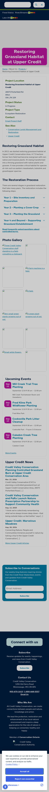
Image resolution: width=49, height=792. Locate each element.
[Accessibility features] (5, 787)
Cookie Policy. (12, 764)
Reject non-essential (24, 779)
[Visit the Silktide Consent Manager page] (41, 785)
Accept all (24, 771)
